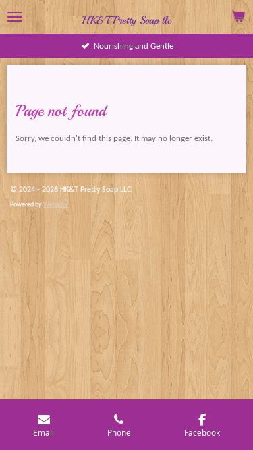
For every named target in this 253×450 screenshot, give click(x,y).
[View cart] (238, 17)
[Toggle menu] (15, 17)
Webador (55, 204)
